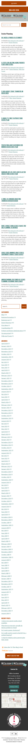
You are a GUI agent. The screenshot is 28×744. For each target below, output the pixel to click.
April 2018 (4, 571)
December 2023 (6, 410)
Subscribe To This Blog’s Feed (13, 647)
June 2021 (4, 488)
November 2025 (6, 351)
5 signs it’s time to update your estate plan (12, 119)
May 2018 (4, 568)
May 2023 (4, 429)
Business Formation (7, 317)
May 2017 (4, 600)
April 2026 (4, 343)
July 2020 (4, 509)
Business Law (5, 320)
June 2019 (4, 533)
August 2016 (5, 613)
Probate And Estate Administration (12, 331)
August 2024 (5, 392)
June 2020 (4, 512)
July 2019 (4, 530)
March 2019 (4, 541)
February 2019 (5, 544)
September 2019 (6, 525)
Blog (11, 98)
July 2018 (4, 563)
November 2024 (6, 384)
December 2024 (6, 381)
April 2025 (4, 370)
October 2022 (5, 448)
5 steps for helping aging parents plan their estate (13, 63)
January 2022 (5, 469)
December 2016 (6, 611)
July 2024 (4, 394)
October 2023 (5, 416)
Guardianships (6, 328)
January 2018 (5, 579)
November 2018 (6, 552)
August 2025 (5, 359)
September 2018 (6, 557)
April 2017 (4, 603)
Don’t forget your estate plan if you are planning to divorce (13, 227)
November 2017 (6, 584)
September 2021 (6, 480)
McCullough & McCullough (16, 40)
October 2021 (5, 477)
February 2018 (5, 576)
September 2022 (6, 450)
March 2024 (5, 402)
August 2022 (5, 453)
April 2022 (4, 461)
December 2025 (6, 349)
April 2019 (4, 539)
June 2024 (4, 397)
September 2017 (6, 589)
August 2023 (5, 421)
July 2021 (4, 485)
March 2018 (4, 573)
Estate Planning (13, 42)
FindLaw (20, 741)
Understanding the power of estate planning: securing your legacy (13, 280)
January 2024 (5, 408)
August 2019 (5, 528)
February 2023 (5, 437)
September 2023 (6, 418)
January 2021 (5, 496)
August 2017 (5, 592)
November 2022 (6, 445)
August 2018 (5, 560)
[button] (14, 3)
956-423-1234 (14, 10)
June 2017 (4, 597)
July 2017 (4, 595)
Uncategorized (6, 333)
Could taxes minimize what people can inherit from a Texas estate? (12, 253)
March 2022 (5, 464)
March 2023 (5, 434)
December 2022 (6, 442)
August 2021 (5, 482)
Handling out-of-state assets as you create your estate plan (13, 173)
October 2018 (5, 555)
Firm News (4, 325)
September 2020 (6, 504)
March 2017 (4, 605)
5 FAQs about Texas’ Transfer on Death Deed (12, 92)
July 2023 (4, 424)
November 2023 (6, 413)
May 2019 (4, 536)
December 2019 (6, 517)
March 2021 (4, 493)
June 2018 (4, 565)
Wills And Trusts (6, 336)
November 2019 (6, 520)
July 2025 (4, 362)
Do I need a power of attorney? (11, 37)
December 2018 (6, 549)
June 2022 (4, 458)
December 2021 (6, 472)
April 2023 (4, 432)
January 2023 (5, 440)
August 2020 (5, 506)
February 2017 (5, 608)
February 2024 (5, 405)
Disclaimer (5, 739)
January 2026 (5, 346)
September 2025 (6, 357)
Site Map (11, 739)
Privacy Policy (17, 739)
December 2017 (6, 581)
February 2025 (5, 375)
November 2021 (6, 474)
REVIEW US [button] (14, 690)
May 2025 (4, 368)
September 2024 (6, 389)
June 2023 (4, 426)
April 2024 (4, 400)
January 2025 (5, 378)
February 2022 (5, 466)
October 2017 (5, 587)
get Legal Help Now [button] (14, 656)
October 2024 (5, 386)
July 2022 (4, 456)
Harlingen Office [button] (14, 686)
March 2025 (5, 373)
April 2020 (4, 514)
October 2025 (5, 354)
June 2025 (4, 365)
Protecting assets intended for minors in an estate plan (12, 146)
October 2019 (5, 522)
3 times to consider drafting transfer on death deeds (11, 200)
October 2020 (5, 501)
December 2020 (6, 498)
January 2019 (5, 546)
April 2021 (4, 490)
